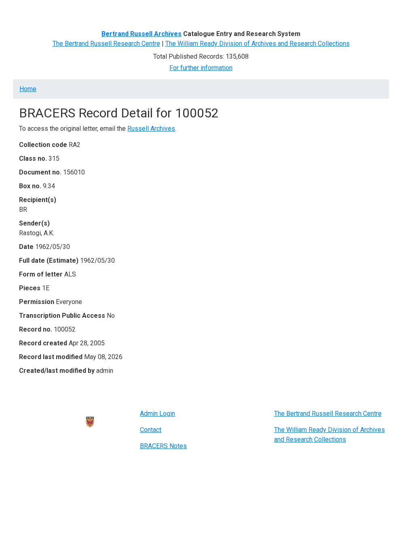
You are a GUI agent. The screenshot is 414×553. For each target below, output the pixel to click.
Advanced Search (153, 11)
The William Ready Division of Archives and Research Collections (257, 43)
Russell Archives (151, 128)
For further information (200, 68)
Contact (150, 430)
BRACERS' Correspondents (84, 11)
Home (30, 11)
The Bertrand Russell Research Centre (106, 43)
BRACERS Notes (163, 446)
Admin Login (157, 413)
